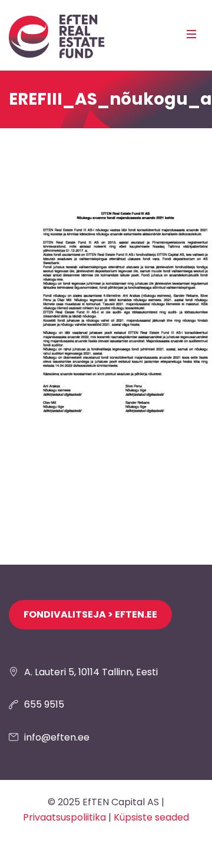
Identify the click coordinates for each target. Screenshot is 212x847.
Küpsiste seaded (151, 817)
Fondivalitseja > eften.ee (90, 614)
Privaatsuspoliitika (64, 817)
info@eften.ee (57, 737)
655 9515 (44, 704)
